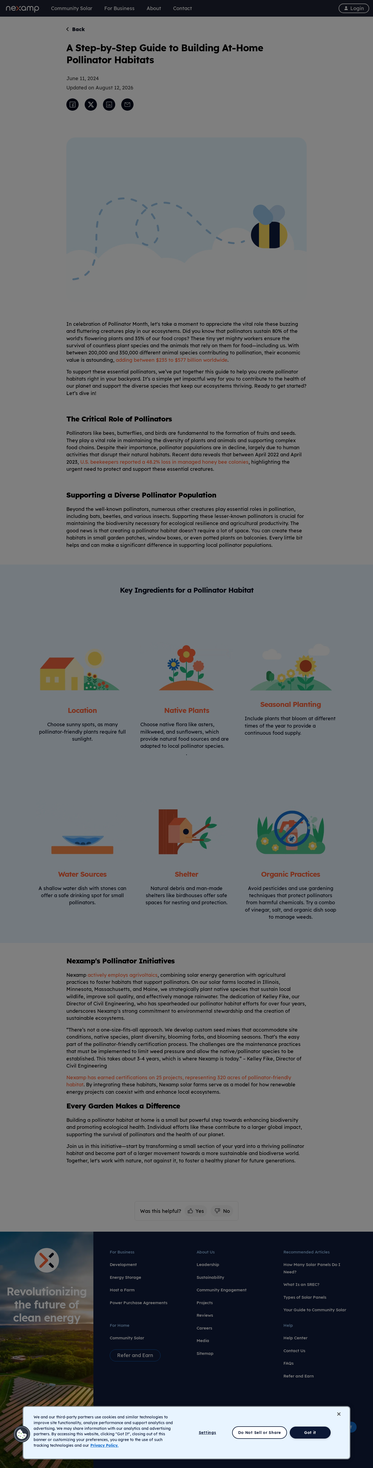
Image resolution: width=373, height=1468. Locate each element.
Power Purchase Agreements (138, 1302)
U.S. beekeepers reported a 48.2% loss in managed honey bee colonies (164, 462)
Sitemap (205, 1353)
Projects (205, 1302)
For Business (122, 1252)
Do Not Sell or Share (259, 1432)
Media (203, 1340)
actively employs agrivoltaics (123, 975)
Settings (207, 1432)
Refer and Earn (298, 1376)
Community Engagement (222, 1289)
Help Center (295, 1337)
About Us (206, 1252)
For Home (119, 1325)
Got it (310, 1432)
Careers (204, 1328)
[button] (22, 1434)
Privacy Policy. (104, 1445)
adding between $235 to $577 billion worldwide (171, 360)
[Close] (339, 1414)
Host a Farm (122, 1289)
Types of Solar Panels (304, 1297)
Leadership (208, 1264)
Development (123, 1264)
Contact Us (294, 1350)
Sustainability (210, 1277)
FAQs (288, 1363)
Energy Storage (125, 1277)
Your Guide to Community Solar (314, 1309)
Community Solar (127, 1337)
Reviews (205, 1315)
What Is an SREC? (301, 1284)
